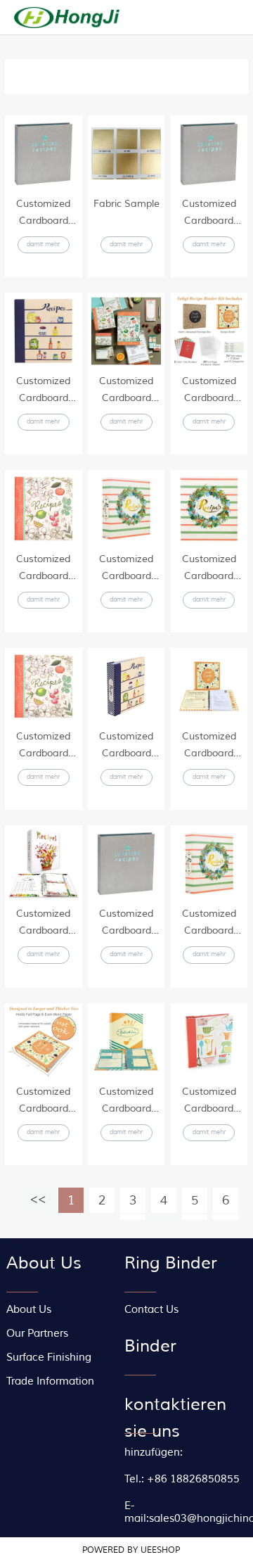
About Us (28, 1309)
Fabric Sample (126, 204)
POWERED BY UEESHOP (131, 1550)
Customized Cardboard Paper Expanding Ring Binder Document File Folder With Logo (43, 213)
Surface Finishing (48, 1357)
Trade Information (50, 1381)
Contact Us (151, 1309)
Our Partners (37, 1333)
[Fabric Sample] (126, 154)
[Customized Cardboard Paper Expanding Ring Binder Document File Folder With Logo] (43, 154)
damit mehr (43, 244)
